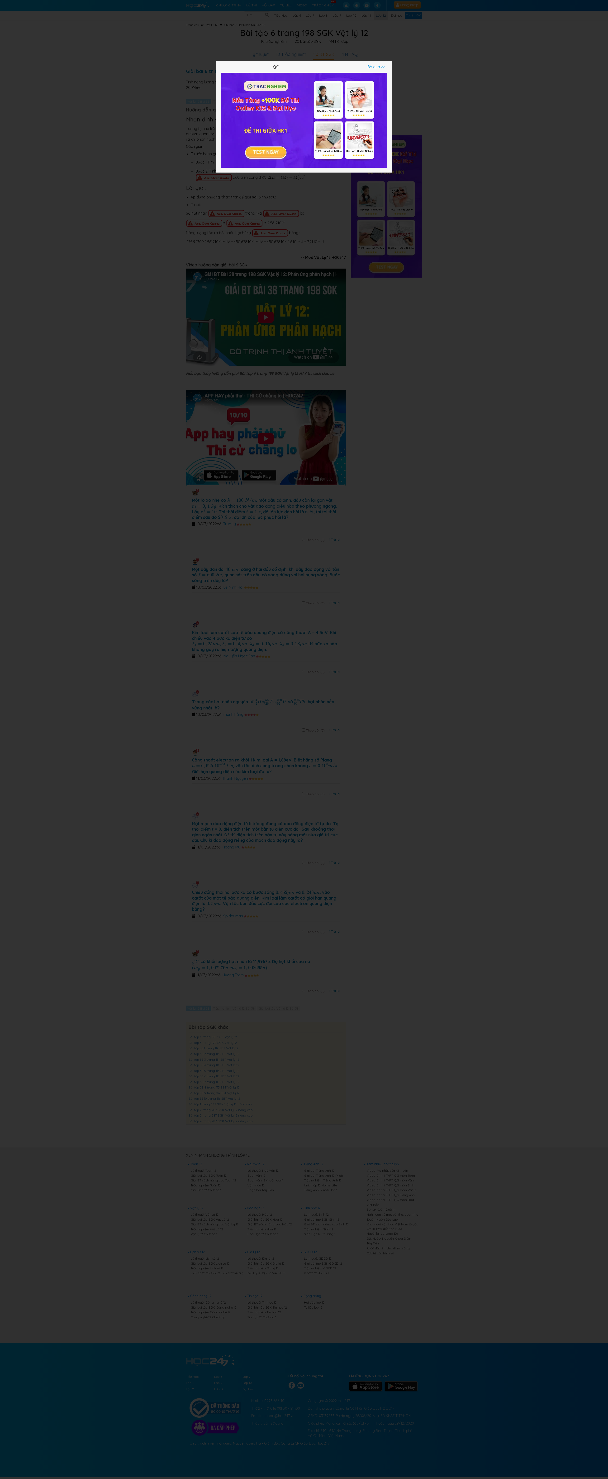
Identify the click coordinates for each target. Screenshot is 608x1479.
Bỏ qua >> (376, 66)
